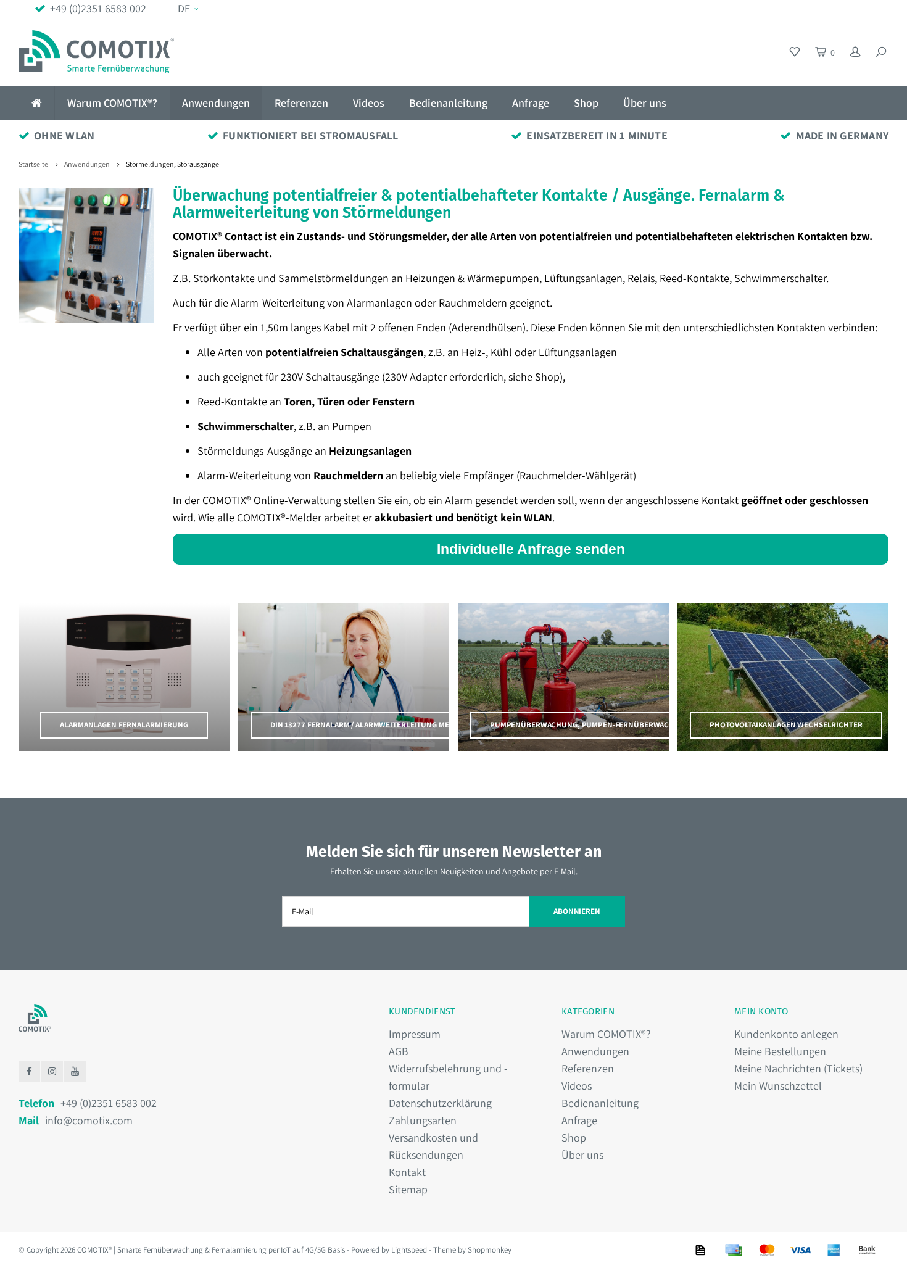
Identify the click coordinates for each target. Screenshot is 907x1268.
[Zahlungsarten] (700, 1250)
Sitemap (408, 1189)
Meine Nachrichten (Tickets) (798, 1068)
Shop (586, 103)
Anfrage (530, 103)
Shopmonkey (489, 1250)
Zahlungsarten (423, 1120)
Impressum (415, 1034)
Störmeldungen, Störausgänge (172, 163)
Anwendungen (216, 103)
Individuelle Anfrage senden (531, 549)
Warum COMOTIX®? (112, 103)
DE (184, 8)
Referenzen (301, 103)
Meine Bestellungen (780, 1051)
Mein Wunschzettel (778, 1086)
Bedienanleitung (448, 103)
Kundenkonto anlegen (786, 1034)
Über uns (644, 103)
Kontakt (407, 1172)
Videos (368, 103)
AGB (398, 1051)
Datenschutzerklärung (440, 1103)
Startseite (33, 163)
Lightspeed (409, 1250)
